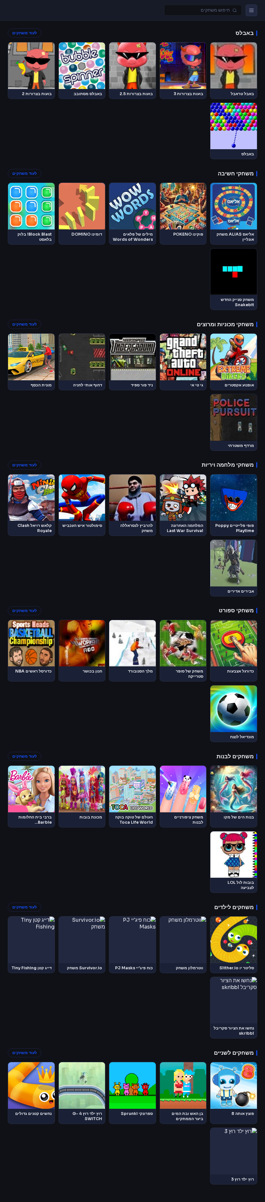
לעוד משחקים (24, 33)
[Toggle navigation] (251, 10)
